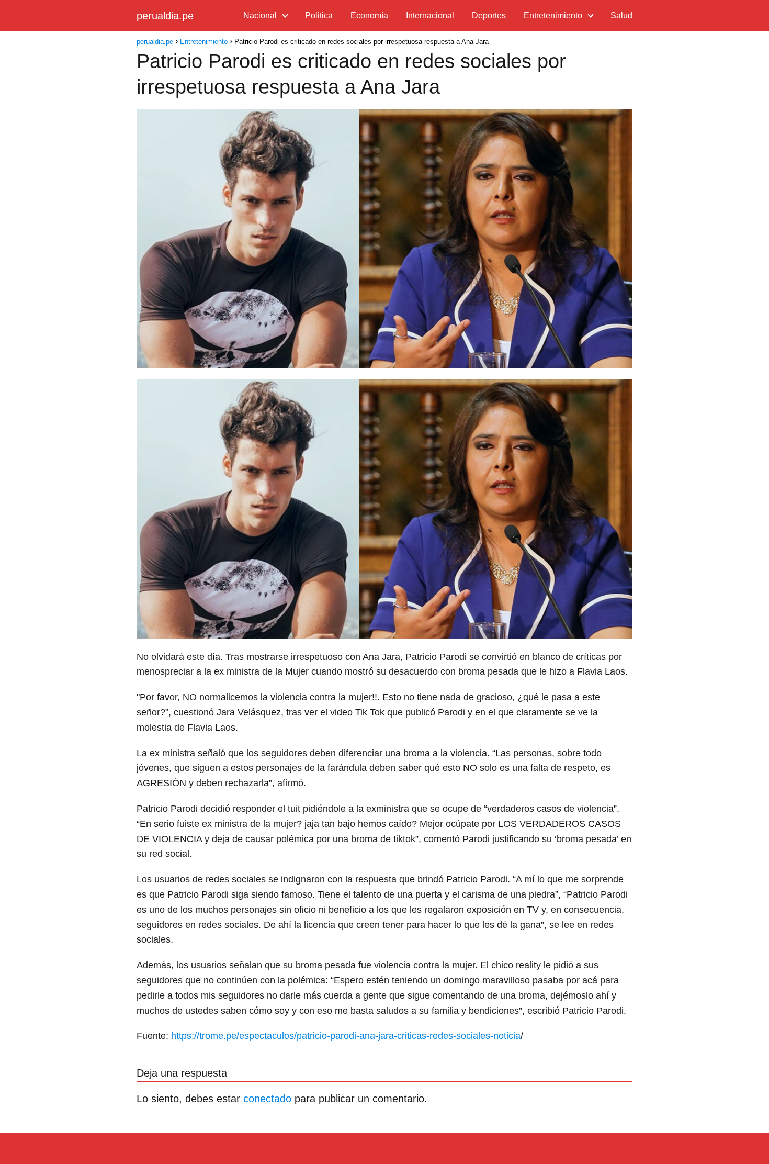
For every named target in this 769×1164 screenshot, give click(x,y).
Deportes (489, 15)
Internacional (430, 15)
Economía (369, 15)
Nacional (260, 15)
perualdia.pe (165, 15)
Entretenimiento (553, 15)
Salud (621, 15)
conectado (267, 1098)
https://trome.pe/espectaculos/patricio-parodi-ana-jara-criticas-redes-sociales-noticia (346, 1036)
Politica (319, 15)
